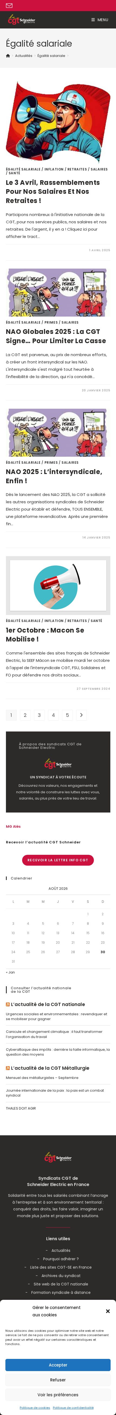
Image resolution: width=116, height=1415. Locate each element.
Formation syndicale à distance (61, 1292)
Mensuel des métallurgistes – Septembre (42, 1077)
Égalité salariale (23, 169)
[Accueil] (8, 55)
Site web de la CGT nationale (61, 1284)
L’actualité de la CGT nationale (48, 1004)
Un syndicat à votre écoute (58, 777)
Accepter (58, 1365)
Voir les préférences (58, 1395)
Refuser (58, 1380)
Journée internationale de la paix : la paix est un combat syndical (55, 1093)
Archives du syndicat (61, 1275)
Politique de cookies (35, 1408)
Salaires (99, 169)
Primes (51, 322)
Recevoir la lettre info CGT (58, 860)
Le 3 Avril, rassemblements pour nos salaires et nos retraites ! (53, 191)
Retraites (77, 169)
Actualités (61, 1250)
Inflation (54, 169)
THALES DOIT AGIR (21, 1108)
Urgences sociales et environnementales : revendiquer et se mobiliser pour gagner (56, 1016)
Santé (14, 173)
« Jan (10, 972)
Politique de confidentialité (73, 1408)
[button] (108, 1311)
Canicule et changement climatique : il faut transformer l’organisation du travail (54, 1034)
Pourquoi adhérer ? (61, 1259)
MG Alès (13, 826)
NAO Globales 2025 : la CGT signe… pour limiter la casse (56, 336)
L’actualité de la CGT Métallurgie (50, 1068)
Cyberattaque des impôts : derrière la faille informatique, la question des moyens (58, 1052)
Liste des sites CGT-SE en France (61, 1267)
